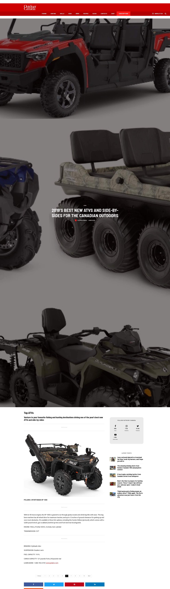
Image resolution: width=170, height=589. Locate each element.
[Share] (33, 584)
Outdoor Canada (82, 220)
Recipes (85, 13)
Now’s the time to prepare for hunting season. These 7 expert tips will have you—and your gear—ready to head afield (129, 484)
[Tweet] (54, 584)
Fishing (44, 13)
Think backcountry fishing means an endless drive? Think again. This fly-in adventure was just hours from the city (130, 494)
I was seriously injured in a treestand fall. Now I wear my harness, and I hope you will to (130, 459)
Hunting (53, 13)
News (77, 13)
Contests (104, 13)
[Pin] (74, 584)
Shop (112, 13)
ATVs (85, 205)
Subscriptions (123, 13)
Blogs (95, 13)
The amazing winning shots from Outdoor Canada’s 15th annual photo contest (129, 468)
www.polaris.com (52, 563)
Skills (62, 13)
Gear (70, 13)
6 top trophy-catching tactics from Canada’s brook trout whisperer (129, 475)
